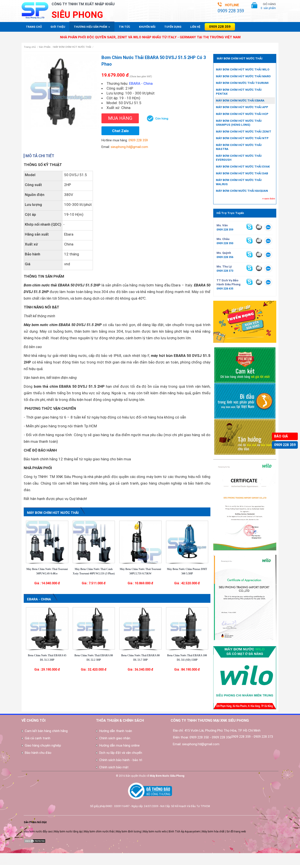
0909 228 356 (225, 257)
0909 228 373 (225, 270)
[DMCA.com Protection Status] (35, 840)
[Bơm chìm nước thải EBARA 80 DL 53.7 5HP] (140, 628)
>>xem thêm (268, 198)
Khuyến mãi (147, 26)
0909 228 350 (225, 243)
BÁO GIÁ (281, 436)
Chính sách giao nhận (114, 738)
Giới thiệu (58, 26)
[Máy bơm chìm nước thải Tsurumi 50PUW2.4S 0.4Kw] (47, 541)
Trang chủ (34, 26)
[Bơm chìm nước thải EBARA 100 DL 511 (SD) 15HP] (187, 628)
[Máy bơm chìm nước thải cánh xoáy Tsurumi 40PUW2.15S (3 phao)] (94, 541)
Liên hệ (195, 26)
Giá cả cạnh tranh (37, 738)
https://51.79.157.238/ (13, 859)
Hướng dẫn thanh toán (115, 731)
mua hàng (120, 118)
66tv (2, 855)
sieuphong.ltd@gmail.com (129, 147)
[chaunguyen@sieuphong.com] (258, 240)
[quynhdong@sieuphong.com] (258, 254)
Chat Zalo (120, 131)
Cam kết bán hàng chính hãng (46, 731)
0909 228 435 (225, 288)
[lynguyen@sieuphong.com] (258, 267)
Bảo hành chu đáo (38, 753)
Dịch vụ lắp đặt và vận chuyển (120, 753)
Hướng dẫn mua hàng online (119, 745)
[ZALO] (268, 227)
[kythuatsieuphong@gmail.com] (258, 281)
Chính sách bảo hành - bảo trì (120, 760)
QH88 (3, 863)
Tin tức (124, 26)
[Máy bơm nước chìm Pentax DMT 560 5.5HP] (187, 541)
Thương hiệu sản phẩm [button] (91, 26)
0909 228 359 (285, 445)
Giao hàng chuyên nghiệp (43, 745)
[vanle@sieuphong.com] (258, 226)
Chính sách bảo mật (113, 767)
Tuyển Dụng (172, 26)
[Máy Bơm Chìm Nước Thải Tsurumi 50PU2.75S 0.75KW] (140, 541)
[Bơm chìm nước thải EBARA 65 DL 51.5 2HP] (47, 628)
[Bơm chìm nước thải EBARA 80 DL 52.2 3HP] (94, 628)
